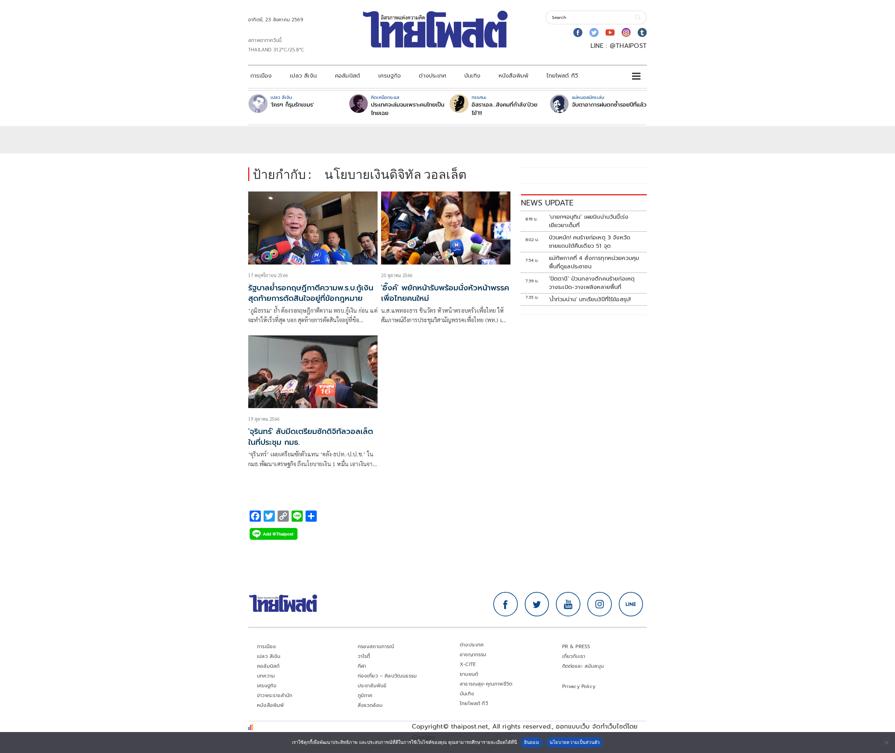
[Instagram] (626, 32)
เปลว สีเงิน (303, 76)
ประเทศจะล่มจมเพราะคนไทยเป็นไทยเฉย (407, 109)
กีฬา (362, 666)
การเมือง (261, 76)
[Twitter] (594, 32)
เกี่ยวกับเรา (574, 656)
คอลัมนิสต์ (347, 76)
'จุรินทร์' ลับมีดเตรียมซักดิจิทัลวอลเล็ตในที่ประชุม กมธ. (310, 437)
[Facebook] (578, 32)
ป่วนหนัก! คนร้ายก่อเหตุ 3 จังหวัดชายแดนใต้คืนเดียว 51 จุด (590, 241)
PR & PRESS (576, 646)
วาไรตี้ (364, 656)
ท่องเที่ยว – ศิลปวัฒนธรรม (387, 676)
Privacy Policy (579, 686)
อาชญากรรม (473, 654)
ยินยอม (531, 742)
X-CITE (468, 664)
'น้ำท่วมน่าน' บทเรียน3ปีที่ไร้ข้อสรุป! (590, 299)
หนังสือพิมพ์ (513, 76)
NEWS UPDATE (547, 203)
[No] (886, 742)
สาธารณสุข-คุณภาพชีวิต (486, 684)
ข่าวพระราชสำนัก (274, 695)
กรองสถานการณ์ (376, 646)
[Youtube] (610, 32)
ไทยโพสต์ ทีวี (562, 76)
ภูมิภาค (365, 695)
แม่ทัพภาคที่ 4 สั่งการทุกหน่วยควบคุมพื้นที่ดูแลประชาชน (594, 262)
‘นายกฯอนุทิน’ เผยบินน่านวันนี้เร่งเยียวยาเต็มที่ (589, 221)
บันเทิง (472, 76)
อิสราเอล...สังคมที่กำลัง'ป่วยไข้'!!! (504, 109)
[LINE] (631, 604)
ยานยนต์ (469, 674)
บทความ (266, 676)
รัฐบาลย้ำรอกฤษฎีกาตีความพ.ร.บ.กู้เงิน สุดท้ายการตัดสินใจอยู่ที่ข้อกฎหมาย (310, 293)
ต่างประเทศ (432, 76)
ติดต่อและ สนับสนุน (583, 666)
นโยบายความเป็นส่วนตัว (575, 742)
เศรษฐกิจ (389, 76)
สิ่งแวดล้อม (370, 705)
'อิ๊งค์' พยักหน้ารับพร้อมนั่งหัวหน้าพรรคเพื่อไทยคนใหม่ (445, 293)
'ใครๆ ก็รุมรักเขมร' (292, 105)
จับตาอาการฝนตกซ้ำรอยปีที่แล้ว (609, 105)
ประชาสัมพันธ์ (372, 685)
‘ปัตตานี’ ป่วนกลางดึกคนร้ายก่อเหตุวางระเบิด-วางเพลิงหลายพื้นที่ (592, 283)
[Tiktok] (642, 32)
